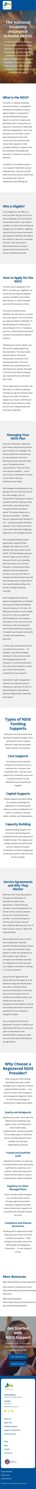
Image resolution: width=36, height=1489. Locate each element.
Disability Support (10, 1426)
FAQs (6, 1442)
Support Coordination (12, 1430)
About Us (7, 1419)
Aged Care (8, 1423)
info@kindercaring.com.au (11, 1406)
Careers (7, 1449)
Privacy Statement (6, 1471)
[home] (7, 5)
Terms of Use (5, 1475)
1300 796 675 (7, 1404)
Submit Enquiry (18, 1364)
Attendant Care (10, 1434)
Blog (5, 1445)
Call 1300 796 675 (18, 1357)
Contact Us (8, 1453)
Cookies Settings (6, 1478)
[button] (32, 5)
